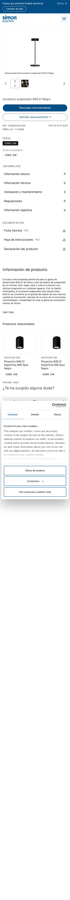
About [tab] (57, 414)
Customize (33, 481)
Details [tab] (35, 414)
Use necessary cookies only (35, 491)
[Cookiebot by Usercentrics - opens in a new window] (52, 405)
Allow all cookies (35, 470)
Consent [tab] (12, 414)
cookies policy (48, 458)
